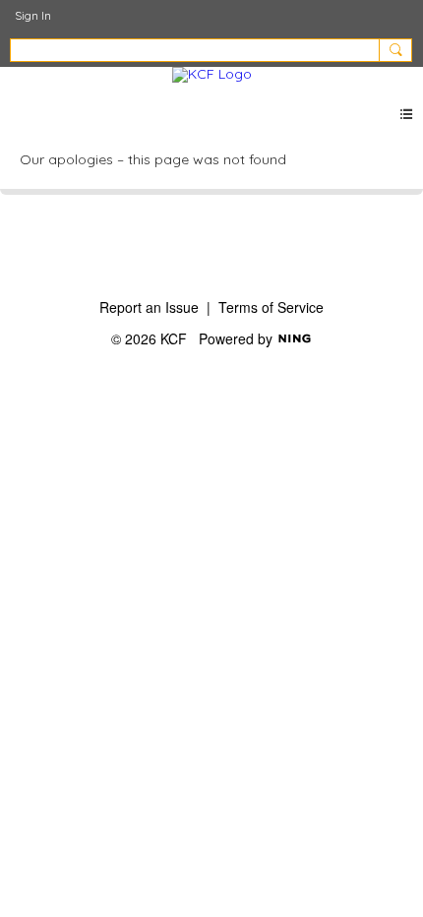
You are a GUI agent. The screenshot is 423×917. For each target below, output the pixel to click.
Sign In (33, 15)
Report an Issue (149, 307)
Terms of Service (271, 307)
